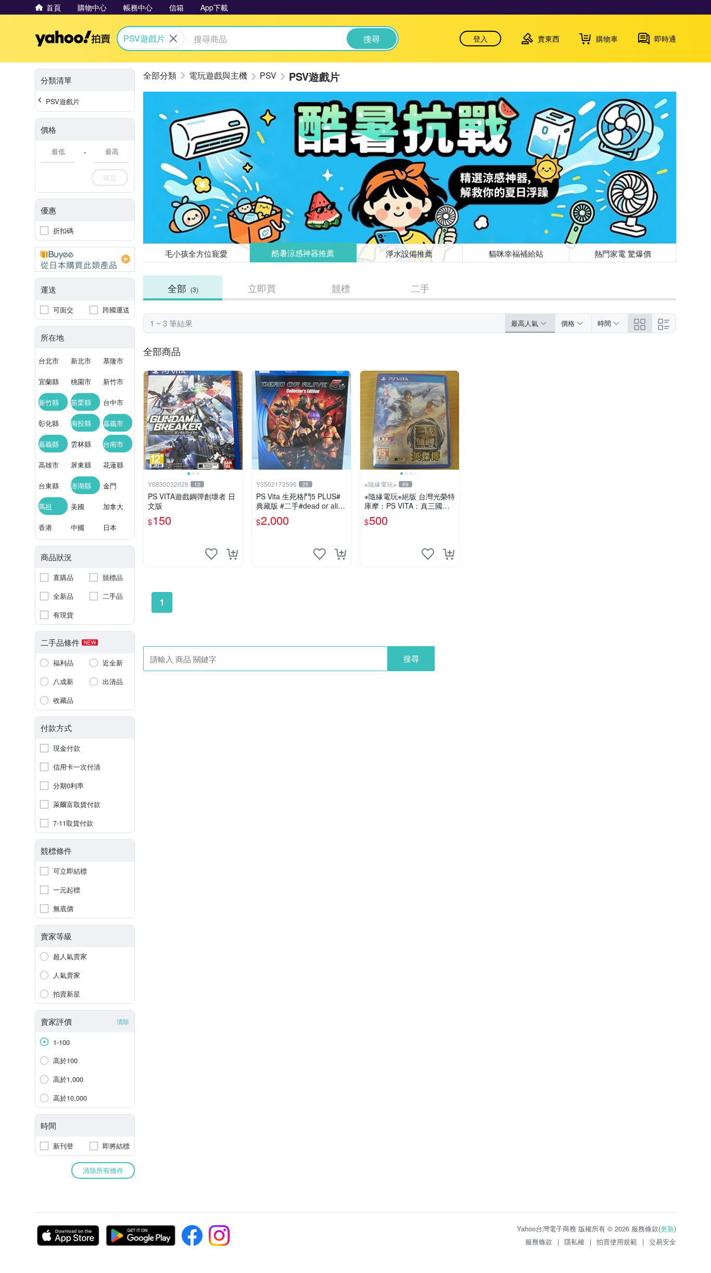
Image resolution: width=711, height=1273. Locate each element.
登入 (480, 38)
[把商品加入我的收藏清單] (211, 554)
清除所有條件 (103, 1170)
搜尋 (411, 658)
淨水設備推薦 (409, 252)
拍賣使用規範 (616, 1241)
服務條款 (538, 1241)
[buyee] (85, 259)
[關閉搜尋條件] (173, 38)
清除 (123, 1021)
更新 (667, 1228)
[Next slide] (236, 420)
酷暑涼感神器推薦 (303, 253)
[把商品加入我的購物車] (232, 554)
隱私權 (574, 1241)
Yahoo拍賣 (72, 38)
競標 (341, 288)
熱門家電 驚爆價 (622, 253)
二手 (420, 288)
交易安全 (662, 1241)
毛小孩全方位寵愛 (196, 253)
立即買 (262, 288)
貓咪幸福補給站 (516, 253)
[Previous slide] (150, 420)
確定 (110, 177)
